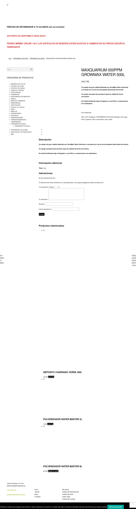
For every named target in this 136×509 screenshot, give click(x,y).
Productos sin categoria (18, 107)
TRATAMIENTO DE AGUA (20, 58)
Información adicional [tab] (50, 132)
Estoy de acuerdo (115, 507)
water (110, 119)
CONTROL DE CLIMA (17, 86)
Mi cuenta (65, 489)
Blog (36, 494)
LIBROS (13, 99)
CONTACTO (37, 19)
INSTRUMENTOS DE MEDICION (20, 96)
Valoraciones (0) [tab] (48, 134)
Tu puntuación (44, 187)
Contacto (38, 497)
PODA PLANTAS (15, 105)
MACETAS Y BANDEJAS (18, 101)
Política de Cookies (68, 499)
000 (122, 117)
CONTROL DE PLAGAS (18, 88)
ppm (106, 119)
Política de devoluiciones (70, 492)
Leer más (51, 377)
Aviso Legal (66, 497)
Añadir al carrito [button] (53, 471)
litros (93, 119)
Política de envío (67, 494)
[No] (126, 507)
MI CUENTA (19, 19)
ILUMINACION (15, 94)
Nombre (42, 204)
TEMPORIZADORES (17, 117)
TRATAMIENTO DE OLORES (19, 130)
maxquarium (100, 119)
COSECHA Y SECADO (17, 90)
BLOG (28, 19)
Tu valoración (44, 199)
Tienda (37, 492)
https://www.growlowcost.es (91, 108)
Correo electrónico (45, 209)
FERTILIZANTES (16, 92)
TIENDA (9, 19)
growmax (89, 119)
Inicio (10, 58)
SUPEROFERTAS (16, 113)
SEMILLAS (14, 111)
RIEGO (13, 109)
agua (125, 117)
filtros (83, 119)
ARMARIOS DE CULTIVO (18, 84)
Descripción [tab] (47, 129)
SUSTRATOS (14, 115)
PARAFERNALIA (15, 103)
